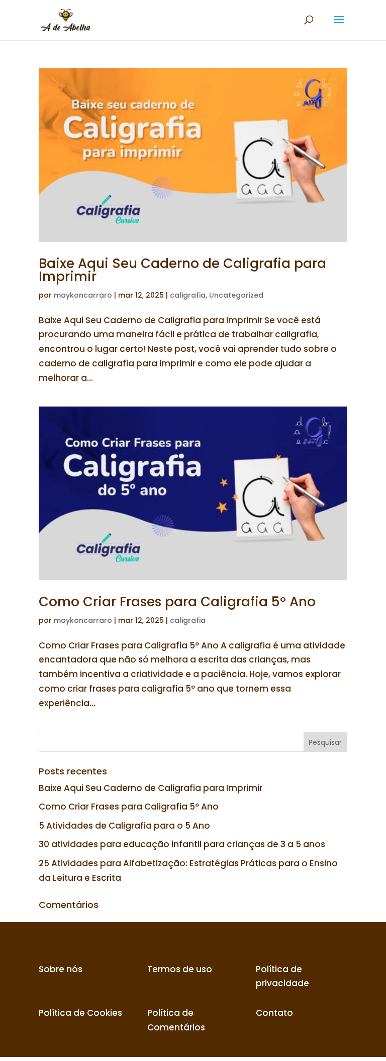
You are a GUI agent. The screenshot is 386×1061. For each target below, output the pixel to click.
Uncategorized (236, 295)
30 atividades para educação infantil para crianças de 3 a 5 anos (182, 844)
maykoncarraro (83, 295)
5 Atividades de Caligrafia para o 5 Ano (124, 826)
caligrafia (188, 295)
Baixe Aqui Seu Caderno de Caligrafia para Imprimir (182, 270)
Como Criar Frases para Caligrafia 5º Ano (177, 602)
